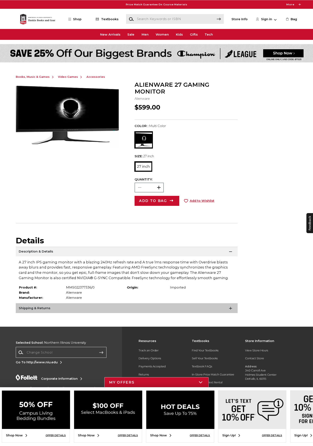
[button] (156, 4)
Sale (130, 34)
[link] (291, 19)
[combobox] (61, 352)
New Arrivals (110, 34)
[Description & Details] (127, 252)
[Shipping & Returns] (127, 308)
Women (162, 34)
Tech (209, 34)
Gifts (194, 34)
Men (145, 34)
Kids (179, 34)
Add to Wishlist (202, 201)
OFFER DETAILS (56, 435)
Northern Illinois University (51, 343)
